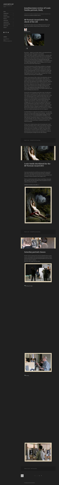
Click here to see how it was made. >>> (31, 184)
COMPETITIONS (6, 22)
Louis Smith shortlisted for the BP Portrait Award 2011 (37, 164)
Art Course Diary (34, 468)
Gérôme (26, 102)
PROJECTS (5, 18)
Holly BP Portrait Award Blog (35, 140)
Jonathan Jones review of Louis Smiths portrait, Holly (37, 9)
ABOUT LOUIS (5, 25)
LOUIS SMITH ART (8, 4)
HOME (4, 11)
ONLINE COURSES (6, 16)
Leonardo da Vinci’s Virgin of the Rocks (37, 87)
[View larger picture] (38, 41)
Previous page (22, 475)
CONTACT (5, 27)
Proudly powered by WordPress (29, 482)
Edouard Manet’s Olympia (41, 114)
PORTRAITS (5, 15)
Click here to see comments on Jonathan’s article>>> (32, 15)
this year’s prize (33, 62)
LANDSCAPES (5, 20)
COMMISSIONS (5, 13)
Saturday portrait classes (35, 252)
